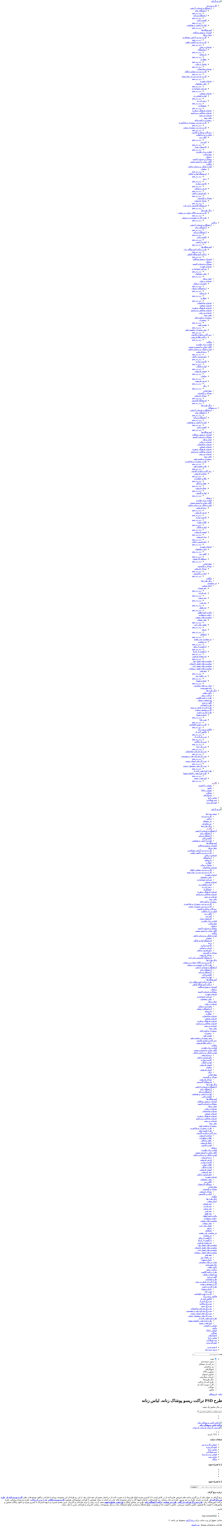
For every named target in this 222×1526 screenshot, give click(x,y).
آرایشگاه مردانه (200, 15)
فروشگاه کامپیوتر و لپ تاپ (195, 205)
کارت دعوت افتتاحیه (198, 724)
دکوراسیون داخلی (199, 193)
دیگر (205, 386)
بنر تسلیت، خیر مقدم (203, 639)
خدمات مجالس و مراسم (201, 113)
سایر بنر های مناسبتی (202, 686)
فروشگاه (213, 1394)
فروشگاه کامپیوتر (199, 400)
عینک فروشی (201, 488)
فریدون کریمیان (199, 1427)
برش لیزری (202, 101)
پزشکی (209, 157)
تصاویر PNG (206, 790)
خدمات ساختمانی (204, 69)
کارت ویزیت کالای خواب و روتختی (192, 213)
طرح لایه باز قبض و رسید (201, 707)
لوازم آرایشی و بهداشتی (197, 25)
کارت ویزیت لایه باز (205, 1385)
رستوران (203, 320)
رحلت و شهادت (205, 615)
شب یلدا (203, 720)
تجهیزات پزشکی (200, 283)
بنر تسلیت (202, 642)
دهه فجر (203, 671)
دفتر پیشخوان (201, 84)
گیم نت (203, 142)
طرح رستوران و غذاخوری (196, 461)
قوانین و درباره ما (209, 1454)
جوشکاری (202, 106)
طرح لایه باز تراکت (206, 1382)
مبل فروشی (201, 537)
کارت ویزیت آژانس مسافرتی (194, 37)
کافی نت (203, 137)
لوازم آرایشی (201, 242)
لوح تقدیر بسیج (200, 778)
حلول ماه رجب (200, 625)
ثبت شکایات (212, 800)
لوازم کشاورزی (200, 96)
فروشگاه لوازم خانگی (197, 174)
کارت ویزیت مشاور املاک (196, 71)
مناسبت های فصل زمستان (200, 668)
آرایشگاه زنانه (201, 10)
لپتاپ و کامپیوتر (200, 573)
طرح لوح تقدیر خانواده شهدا (195, 773)
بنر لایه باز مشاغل (206, 1364)
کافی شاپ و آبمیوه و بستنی (200, 347)
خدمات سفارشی (207, 1377)
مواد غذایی (207, 154)
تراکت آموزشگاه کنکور (197, 254)
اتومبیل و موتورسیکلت (202, 32)
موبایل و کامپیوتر (204, 198)
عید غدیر (203, 603)
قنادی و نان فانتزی (204, 152)
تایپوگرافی (207, 795)
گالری (214, 783)
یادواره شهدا (201, 681)
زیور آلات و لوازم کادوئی (201, 335)
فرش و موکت (201, 188)
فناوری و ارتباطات (204, 135)
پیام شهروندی (206, 688)
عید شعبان (202, 588)
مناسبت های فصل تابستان (200, 664)
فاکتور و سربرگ (205, 729)
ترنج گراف (190, 1520)
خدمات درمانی (205, 47)
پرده (205, 179)
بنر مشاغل (212, 408)
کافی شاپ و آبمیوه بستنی (201, 162)
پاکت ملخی (207, 693)
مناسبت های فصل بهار (202, 661)
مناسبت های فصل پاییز (202, 666)
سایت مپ (212, 1457)
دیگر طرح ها (206, 210)
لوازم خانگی (201, 366)
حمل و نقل (207, 35)
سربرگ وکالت (200, 742)
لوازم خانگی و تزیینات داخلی (200, 505)
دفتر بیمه (208, 118)
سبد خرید (212, 1347)
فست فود (202, 325)
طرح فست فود (200, 466)
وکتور (209, 788)
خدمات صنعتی (205, 93)
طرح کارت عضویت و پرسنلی (194, 218)
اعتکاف (203, 634)
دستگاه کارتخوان (199, 559)
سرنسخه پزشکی (204, 700)
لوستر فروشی (200, 371)
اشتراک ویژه (211, 802)
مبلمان (204, 169)
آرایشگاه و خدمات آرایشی (201, 8)
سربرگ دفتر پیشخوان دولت (195, 766)
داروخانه (203, 54)
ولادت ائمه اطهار (205, 612)
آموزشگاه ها (206, 30)
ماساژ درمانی (201, 64)
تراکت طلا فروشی (199, 337)
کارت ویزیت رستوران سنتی (195, 127)
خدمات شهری (206, 81)
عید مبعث (202, 598)
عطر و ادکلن (201, 483)
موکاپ (209, 793)
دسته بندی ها (211, 814)
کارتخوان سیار (201, 147)
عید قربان (202, 593)
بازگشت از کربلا (200, 651)
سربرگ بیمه (201, 746)
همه (212, 1359)
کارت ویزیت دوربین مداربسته (194, 76)
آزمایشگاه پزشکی (199, 288)
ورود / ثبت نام (211, 1349)
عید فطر (203, 608)
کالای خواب (202, 522)
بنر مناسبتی (212, 583)
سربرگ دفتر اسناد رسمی (196, 761)
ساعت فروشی (200, 473)
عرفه (204, 629)
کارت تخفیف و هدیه (203, 710)
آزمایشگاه (202, 49)
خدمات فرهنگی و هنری (202, 110)
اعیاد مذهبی (207, 586)
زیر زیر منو (196, 13)
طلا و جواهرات (200, 478)
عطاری (203, 59)
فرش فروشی (201, 381)
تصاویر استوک (208, 1374)
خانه (220, 1394)
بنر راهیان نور (201, 676)
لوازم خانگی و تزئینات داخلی (200, 166)
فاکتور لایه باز (201, 732)
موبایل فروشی (200, 201)
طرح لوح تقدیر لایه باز (202, 771)
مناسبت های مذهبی (203, 617)
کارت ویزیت (211, 6)
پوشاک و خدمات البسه (202, 159)
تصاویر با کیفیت (205, 785)
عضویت (194, 1487)
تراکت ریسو (207, 695)
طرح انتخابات (206, 705)
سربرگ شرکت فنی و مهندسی (194, 756)
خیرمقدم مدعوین (199, 656)
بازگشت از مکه (200, 647)
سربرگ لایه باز (200, 737)
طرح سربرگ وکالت (38, 1500)
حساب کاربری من (209, 1445)
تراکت (214, 222)
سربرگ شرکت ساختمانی (196, 751)
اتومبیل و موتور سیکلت (202, 435)
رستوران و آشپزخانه (203, 120)
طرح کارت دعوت (204, 712)
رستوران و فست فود (203, 459)
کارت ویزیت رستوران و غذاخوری (193, 123)
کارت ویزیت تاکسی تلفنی (196, 42)
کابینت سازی (201, 184)
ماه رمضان (202, 620)
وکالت (209, 164)
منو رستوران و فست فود (196, 330)
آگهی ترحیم (207, 703)
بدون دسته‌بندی (207, 1361)
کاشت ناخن (202, 20)
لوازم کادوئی (201, 493)
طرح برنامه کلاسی (204, 698)
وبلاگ (214, 1459)
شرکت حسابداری (199, 88)
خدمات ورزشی (205, 115)
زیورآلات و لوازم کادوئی (202, 132)
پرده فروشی (201, 352)
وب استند (195, 1525)
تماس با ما (212, 798)
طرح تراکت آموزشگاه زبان (195, 249)
